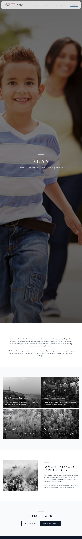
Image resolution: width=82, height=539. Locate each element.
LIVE (41, 5)
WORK (51, 5)
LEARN (46, 5)
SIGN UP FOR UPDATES (50, 523)
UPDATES (74, 5)
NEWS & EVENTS (64, 5)
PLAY (57, 5)
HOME (36, 5)
